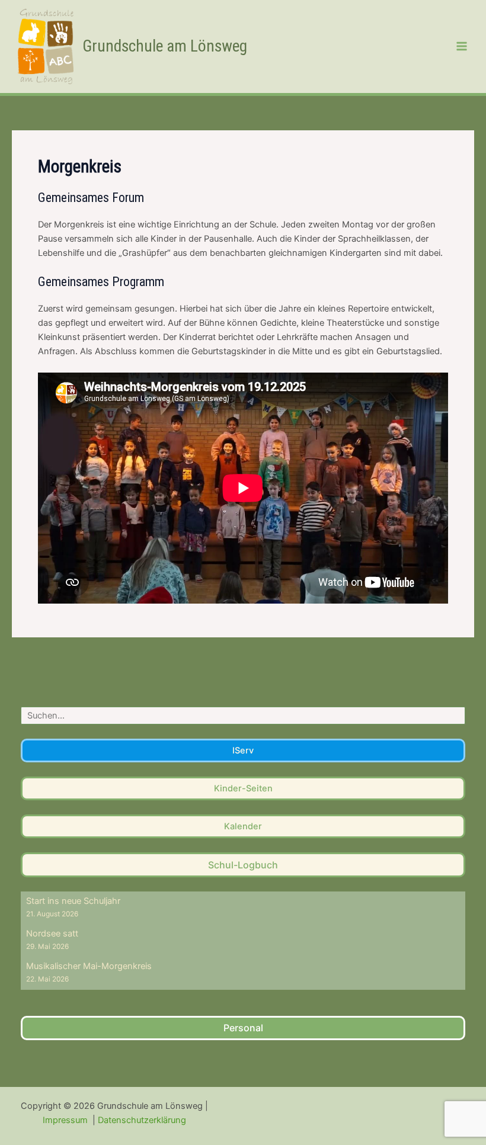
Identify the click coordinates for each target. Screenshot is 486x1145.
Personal (243, 1028)
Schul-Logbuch (243, 865)
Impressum (66, 1120)
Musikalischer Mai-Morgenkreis (89, 966)
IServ (243, 750)
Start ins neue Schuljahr (73, 901)
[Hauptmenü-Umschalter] (461, 46)
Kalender (243, 826)
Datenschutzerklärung (142, 1120)
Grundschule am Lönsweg (164, 46)
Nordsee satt (52, 933)
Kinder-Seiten (243, 788)
